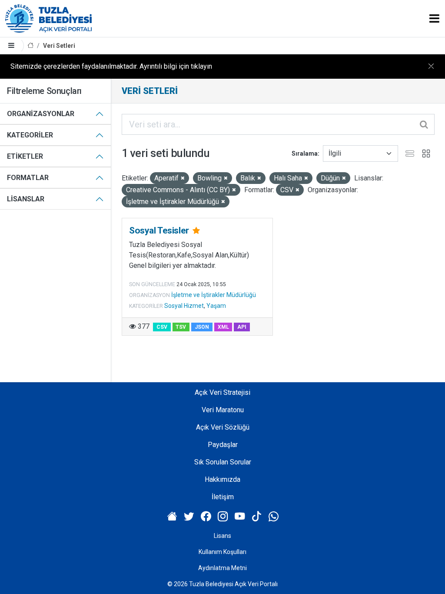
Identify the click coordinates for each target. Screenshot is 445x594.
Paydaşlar (223, 444)
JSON (202, 327)
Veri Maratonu (223, 410)
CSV (161, 327)
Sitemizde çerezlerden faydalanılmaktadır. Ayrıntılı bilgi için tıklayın (111, 66)
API (241, 327)
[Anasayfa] (30, 46)
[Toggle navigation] (434, 18)
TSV (181, 327)
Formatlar (28, 178)
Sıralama (305, 153)
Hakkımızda (222, 479)
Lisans (222, 535)
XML (223, 327)
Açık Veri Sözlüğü (222, 427)
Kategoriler (30, 135)
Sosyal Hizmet (184, 305)
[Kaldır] (183, 178)
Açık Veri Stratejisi (222, 392)
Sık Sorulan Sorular (222, 462)
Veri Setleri (59, 45)
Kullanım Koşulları (222, 551)
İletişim (223, 497)
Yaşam (216, 305)
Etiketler (25, 156)
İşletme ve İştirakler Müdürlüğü (213, 294)
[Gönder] (425, 124)
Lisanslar (25, 199)
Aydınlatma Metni (222, 567)
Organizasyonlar (40, 114)
